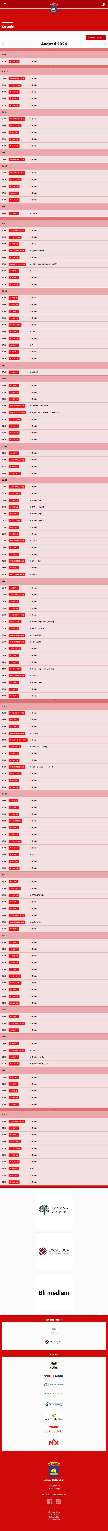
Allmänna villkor (54, 1512)
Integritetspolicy (54, 1519)
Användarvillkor (54, 1514)
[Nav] (5, 4)
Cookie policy (54, 1517)
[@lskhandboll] (58, 1501)
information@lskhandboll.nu (54, 1494)
